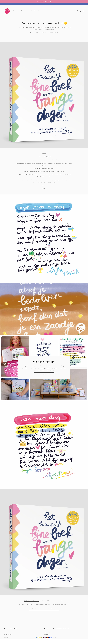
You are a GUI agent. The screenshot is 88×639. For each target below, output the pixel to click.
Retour (46, 634)
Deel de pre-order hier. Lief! (44, 374)
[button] (77, 11)
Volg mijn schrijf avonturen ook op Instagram (44, 608)
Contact (6, 637)
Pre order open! (8, 634)
